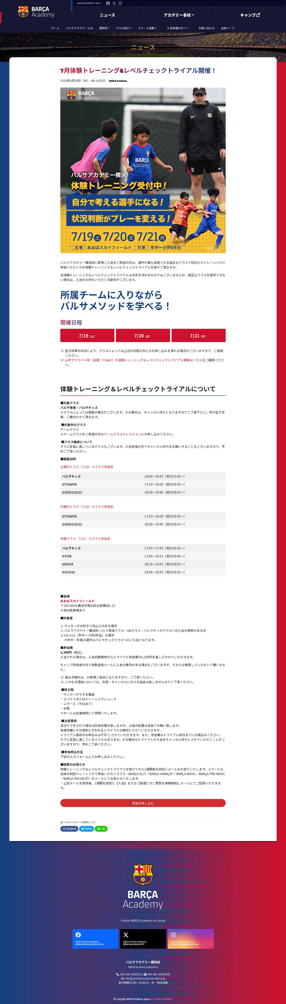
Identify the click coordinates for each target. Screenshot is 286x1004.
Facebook (71, 828)
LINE (102, 828)
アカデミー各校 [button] (177, 15)
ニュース (107, 15)
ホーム (55, 28)
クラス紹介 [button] (122, 28)
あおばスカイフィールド (77, 600)
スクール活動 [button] (146, 28)
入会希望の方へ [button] (176, 28)
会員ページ (228, 28)
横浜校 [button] (103, 28)
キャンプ (248, 15)
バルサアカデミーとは (79, 28)
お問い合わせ (206, 28)
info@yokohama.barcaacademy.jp (145, 978)
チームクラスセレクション (122, 434)
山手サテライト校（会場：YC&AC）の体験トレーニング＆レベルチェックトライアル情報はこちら (133, 360)
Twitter (88, 828)
